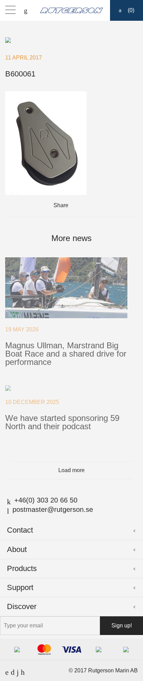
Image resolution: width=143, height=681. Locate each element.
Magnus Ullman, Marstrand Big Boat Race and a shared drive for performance (65, 354)
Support (20, 587)
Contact (20, 530)
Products (22, 568)
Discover (21, 606)
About (17, 549)
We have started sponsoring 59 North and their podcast (62, 422)
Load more (71, 470)
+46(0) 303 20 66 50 (45, 500)
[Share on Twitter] (87, 205)
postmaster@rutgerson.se (52, 509)
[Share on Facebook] (77, 205)
